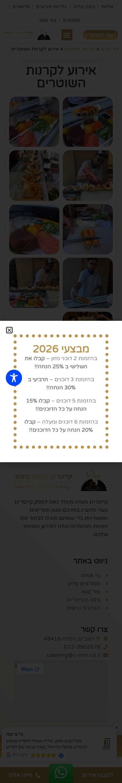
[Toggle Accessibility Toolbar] (14, 378)
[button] (9, 330)
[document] (61, 391)
